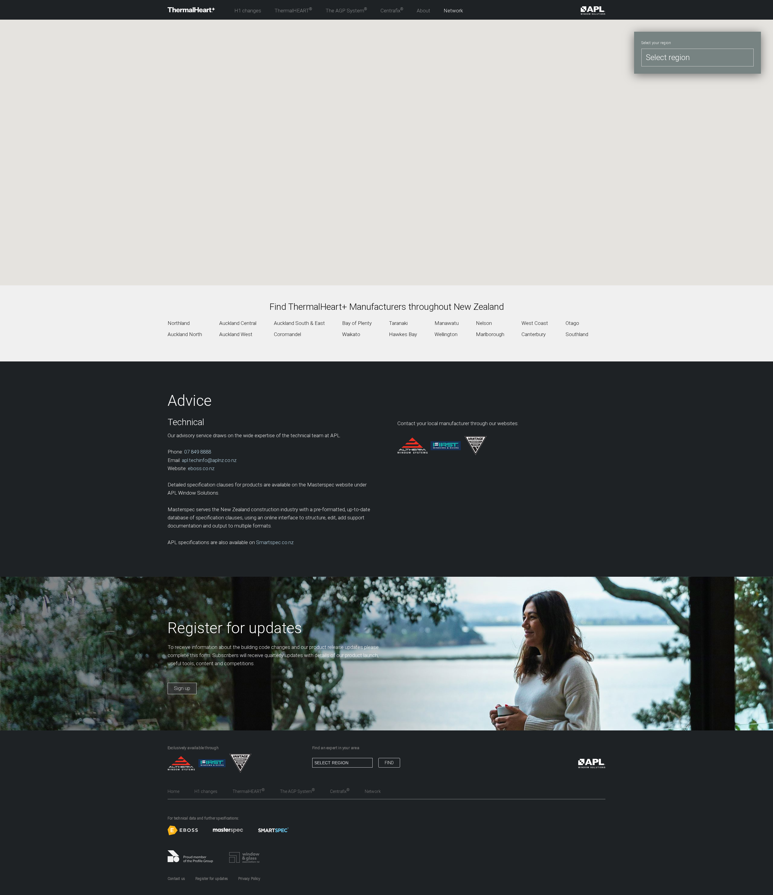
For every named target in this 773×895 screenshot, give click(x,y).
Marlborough (490, 334)
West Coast (534, 323)
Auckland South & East (299, 323)
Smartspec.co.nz (274, 542)
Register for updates (211, 879)
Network (453, 11)
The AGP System (346, 11)
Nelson (484, 323)
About (423, 11)
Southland (577, 334)
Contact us (176, 879)
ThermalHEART (293, 11)
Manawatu (447, 323)
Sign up (182, 688)
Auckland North (185, 334)
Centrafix (391, 11)
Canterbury (533, 334)
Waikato (351, 334)
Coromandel (287, 334)
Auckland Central (237, 323)
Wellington (446, 334)
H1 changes (247, 11)
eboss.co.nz (201, 468)
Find (389, 762)
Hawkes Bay (403, 334)
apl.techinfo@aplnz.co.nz (209, 460)
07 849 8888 (197, 452)
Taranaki (398, 323)
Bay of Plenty (357, 323)
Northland (179, 323)
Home (173, 791)
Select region (668, 57)
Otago (572, 323)
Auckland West (235, 334)
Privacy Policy (249, 879)
